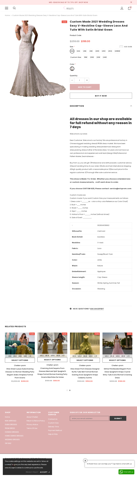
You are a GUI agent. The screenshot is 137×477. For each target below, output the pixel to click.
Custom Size (75, 57)
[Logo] (68, 8)
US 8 (58, 355)
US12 (103, 51)
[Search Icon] (14, 8)
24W (105, 57)
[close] (131, 2)
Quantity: (74, 75)
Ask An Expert (97, 309)
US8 (91, 51)
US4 (78, 51)
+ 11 (63, 355)
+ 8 (30, 356)
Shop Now (83, 2)
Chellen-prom (20, 365)
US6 (84, 51)
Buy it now (101, 96)
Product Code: (76, 35)
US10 (97, 51)
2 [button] (70, 390)
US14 (110, 51)
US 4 (47, 355)
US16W (117, 51)
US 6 (52, 355)
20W (92, 57)
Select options (20, 360)
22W (98, 57)
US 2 (41, 355)
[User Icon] (122, 8)
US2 (72, 51)
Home (7, 15)
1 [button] (67, 390)
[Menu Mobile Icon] (6, 8)
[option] (36, 60)
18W (85, 57)
